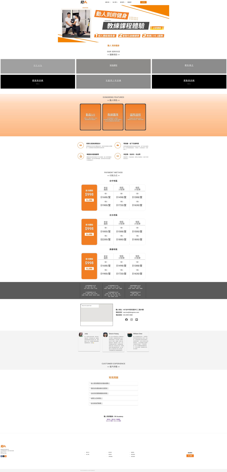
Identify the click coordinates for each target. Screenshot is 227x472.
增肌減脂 (37, 65)
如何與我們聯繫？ (97, 403)
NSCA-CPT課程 (109, 420)
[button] (113, 383)
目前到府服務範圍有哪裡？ (100, 393)
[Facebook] (1, 456)
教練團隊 (112, 114)
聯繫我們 (129, 2)
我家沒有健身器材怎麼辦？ (100, 388)
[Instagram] (3, 456)
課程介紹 (113, 419)
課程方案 (107, 2)
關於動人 (109, 419)
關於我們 (122, 2)
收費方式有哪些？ (97, 398)
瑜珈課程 (113, 65)
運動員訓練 (189, 80)
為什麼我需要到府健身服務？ (100, 383)
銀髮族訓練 (37, 80)
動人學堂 (115, 2)
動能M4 (90, 114)
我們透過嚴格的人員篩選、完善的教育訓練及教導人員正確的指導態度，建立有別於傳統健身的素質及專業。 (112, 119)
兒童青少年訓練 (113, 80)
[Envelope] (6, 456)
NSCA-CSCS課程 (117, 420)
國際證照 (135, 114)
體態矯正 (189, 65)
